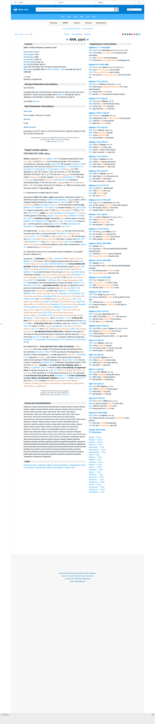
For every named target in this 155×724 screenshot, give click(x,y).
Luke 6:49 (27, 326)
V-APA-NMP (105, 48)
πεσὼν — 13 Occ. (96, 467)
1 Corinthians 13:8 (37, 368)
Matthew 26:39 (60, 307)
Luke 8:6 (64, 202)
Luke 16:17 (53, 370)
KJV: (90, 58)
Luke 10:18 (65, 226)
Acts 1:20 (31, 239)
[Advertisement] (77, 540)
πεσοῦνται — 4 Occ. (97, 482)
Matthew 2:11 (63, 291)
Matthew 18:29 (29, 299)
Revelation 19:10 (56, 304)
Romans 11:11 (64, 378)
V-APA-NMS (104, 65)
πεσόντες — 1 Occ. (96, 479)
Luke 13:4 (74, 329)
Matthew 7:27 (94, 98)
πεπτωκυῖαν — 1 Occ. (97, 452)
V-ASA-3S (105, 292)
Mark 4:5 (56, 202)
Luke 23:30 (55, 164)
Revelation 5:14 (76, 166)
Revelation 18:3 (62, 180)
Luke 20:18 (58, 259)
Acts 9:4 (63, 269)
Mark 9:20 (78, 272)
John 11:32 (76, 299)
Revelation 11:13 (30, 339)
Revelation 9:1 (72, 213)
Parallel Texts (70, 467)
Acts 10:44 (69, 242)
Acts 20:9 (73, 221)
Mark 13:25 (53, 224)
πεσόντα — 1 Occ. (96, 474)
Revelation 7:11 (30, 318)
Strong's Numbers (61, 465)
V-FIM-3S (105, 113)
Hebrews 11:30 (61, 326)
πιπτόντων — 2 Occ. (97, 489)
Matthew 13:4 (74, 216)
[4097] (3, 329)
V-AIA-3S (104, 81)
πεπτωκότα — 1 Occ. (97, 450)
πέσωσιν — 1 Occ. (96, 470)
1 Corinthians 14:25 (44, 315)
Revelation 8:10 (47, 205)
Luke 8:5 (30, 218)
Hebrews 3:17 (78, 283)
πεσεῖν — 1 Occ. (95, 460)
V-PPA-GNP (106, 200)
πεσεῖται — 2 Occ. (96, 462)
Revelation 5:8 (33, 307)
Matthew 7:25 (76, 323)
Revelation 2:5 (69, 177)
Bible (16, 34)
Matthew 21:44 (29, 261)
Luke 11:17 (34, 329)
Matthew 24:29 (42, 221)
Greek (26, 34)
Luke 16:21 (63, 221)
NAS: (91, 53)
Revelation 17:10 (57, 169)
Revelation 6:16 (77, 164)
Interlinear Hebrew (45, 465)
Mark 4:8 (92, 384)
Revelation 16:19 (57, 339)
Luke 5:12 (70, 307)
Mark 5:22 (49, 302)
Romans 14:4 (71, 360)
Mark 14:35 (52, 159)
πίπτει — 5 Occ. (95, 484)
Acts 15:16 (37, 337)
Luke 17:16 (60, 310)
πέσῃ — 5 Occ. (94, 455)
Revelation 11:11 (34, 242)
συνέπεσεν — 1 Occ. (97, 492)
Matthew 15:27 (29, 221)
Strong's (21, 34)
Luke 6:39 (80, 207)
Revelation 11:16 (43, 169)
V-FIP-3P (105, 185)
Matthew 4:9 (74, 291)
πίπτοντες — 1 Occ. (97, 487)
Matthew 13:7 (94, 156)
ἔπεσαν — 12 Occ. (96, 440)
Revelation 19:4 (78, 293)
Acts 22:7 (44, 269)
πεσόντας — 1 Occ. (96, 477)
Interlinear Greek (30, 465)
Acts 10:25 (47, 312)
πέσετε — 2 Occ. (95, 465)
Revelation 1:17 (63, 166)
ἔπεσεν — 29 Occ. (96, 442)
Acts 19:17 (81, 239)
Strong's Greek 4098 (97, 430)
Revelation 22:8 (49, 296)
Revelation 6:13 (30, 169)
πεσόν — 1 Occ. (95, 472)
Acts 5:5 (41, 277)
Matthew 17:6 (29, 272)
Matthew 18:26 (29, 293)
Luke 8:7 (50, 216)
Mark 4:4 (92, 340)
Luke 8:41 (80, 302)
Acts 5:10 (32, 280)
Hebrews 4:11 (79, 378)
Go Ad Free (5, 715)
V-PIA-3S (105, 229)
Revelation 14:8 (44, 339)
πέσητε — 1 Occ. (95, 457)
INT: (90, 60)
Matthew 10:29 (52, 200)
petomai (62, 94)
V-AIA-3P (104, 214)
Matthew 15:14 (29, 207)
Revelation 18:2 (71, 339)
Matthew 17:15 (42, 207)
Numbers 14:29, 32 (31, 285)
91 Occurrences (95, 432)
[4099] (152, 329)
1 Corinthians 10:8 (53, 280)
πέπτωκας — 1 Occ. (97, 447)
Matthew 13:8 (94, 171)
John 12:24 (32, 213)
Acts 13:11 (35, 236)
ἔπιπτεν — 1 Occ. (95, 445)
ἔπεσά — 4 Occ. (95, 437)
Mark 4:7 (52, 207)
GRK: (91, 50)
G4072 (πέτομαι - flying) (56, 69)
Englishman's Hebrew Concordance (49, 467)
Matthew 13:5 (64, 200)
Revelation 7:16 (63, 234)
